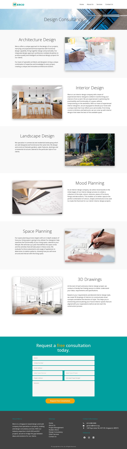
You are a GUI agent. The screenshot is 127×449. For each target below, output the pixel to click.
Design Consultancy (56, 432)
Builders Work (54, 430)
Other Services (54, 434)
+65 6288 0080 (91, 423)
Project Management (56, 428)
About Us (52, 425)
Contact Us (52, 436)
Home (51, 423)
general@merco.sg (93, 426)
